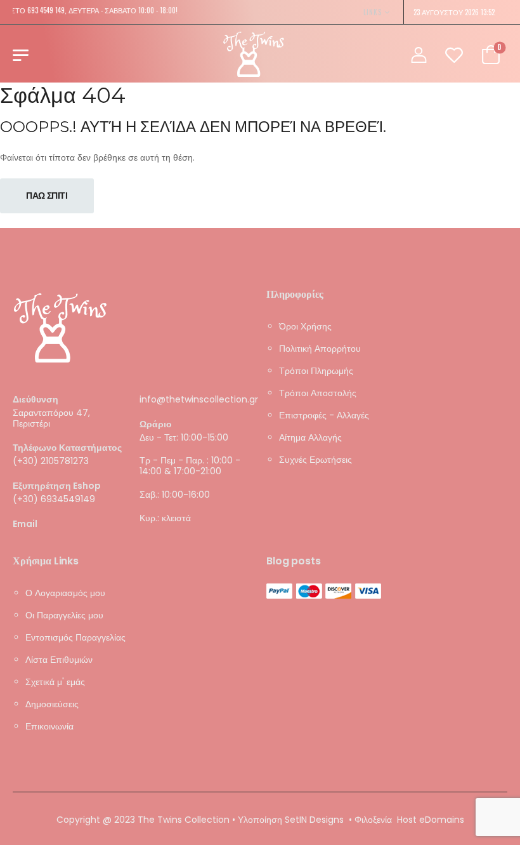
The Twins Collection (184, 819)
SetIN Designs (314, 819)
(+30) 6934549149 (54, 498)
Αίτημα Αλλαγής (310, 437)
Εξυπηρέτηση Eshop (57, 486)
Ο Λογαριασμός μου (65, 593)
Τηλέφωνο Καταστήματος (67, 447)
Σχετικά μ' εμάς (55, 681)
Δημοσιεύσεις (52, 704)
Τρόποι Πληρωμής (316, 370)
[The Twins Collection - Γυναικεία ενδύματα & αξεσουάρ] (254, 54)
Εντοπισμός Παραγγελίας (75, 637)
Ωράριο (156, 424)
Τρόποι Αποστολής (317, 393)
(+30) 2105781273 (51, 461)
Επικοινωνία (49, 726)
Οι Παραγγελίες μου (64, 615)
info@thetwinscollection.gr (199, 399)
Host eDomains (430, 819)
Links (372, 12)
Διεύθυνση (35, 399)
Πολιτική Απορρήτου (320, 348)
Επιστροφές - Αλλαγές (324, 415)
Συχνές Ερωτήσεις (315, 459)
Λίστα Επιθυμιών (59, 659)
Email (25, 523)
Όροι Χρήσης (305, 326)
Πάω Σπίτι (47, 195)
